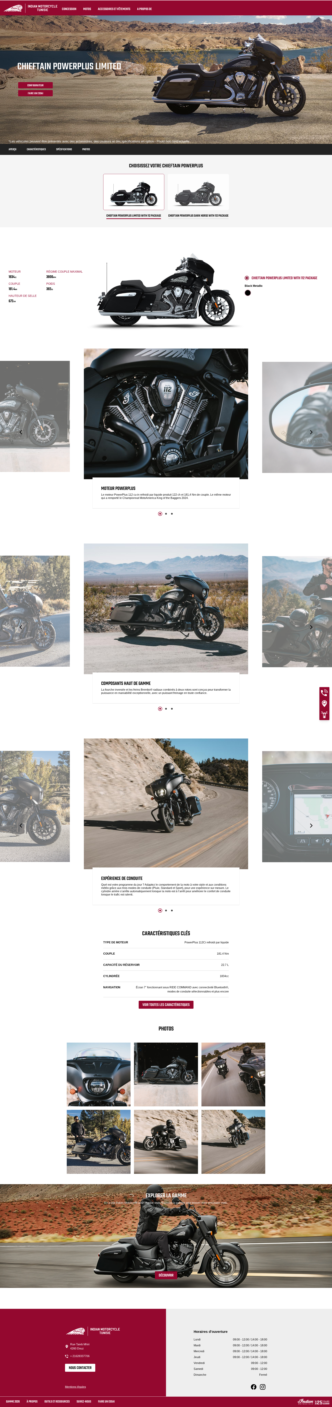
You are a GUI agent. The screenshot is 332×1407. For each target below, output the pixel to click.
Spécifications (64, 149)
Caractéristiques (36, 149)
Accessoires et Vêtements (114, 9)
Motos (87, 9)
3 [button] (172, 514)
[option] (166, 429)
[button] (21, 432)
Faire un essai (106, 1401)
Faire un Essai (35, 93)
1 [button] (160, 514)
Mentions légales (75, 1386)
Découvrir (166, 1275)
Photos (86, 149)
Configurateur (35, 85)
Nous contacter (80, 1368)
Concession (69, 9)
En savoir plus (289, 500)
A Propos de (144, 9)
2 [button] (166, 514)
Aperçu (12, 149)
